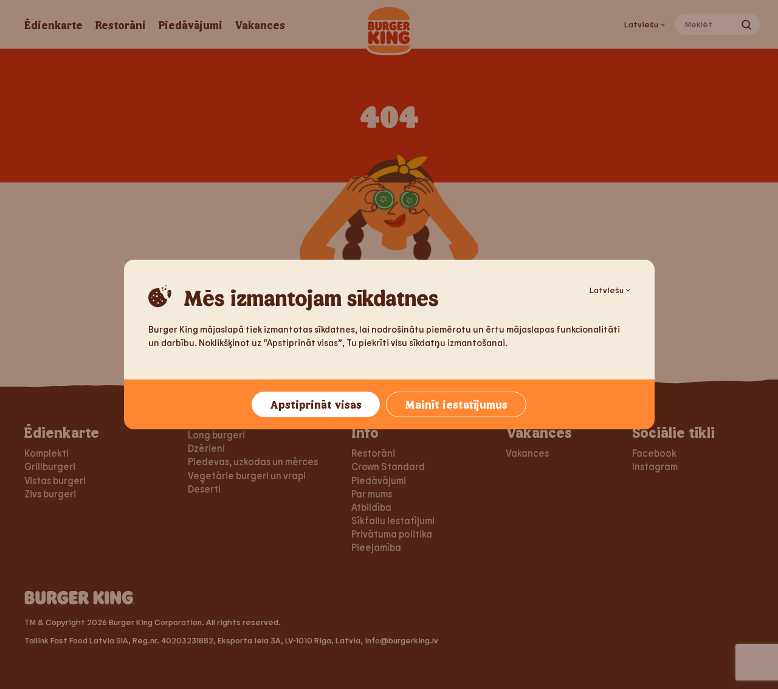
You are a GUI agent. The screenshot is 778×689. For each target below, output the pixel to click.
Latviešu (607, 290)
